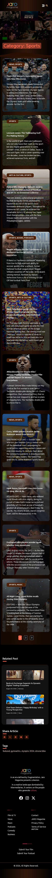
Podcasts (29, 238)
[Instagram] (27, 798)
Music (19, 585)
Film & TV (12, 815)
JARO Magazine (38, 819)
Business (21, 688)
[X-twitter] (33, 798)
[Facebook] (21, 798)
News (11, 64)
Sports (18, 64)
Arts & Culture (16, 175)
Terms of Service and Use (38, 828)
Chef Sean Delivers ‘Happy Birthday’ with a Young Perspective (24, 708)
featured (6, 751)
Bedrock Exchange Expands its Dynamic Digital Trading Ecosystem (23, 684)
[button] (43, 6)
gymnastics (15, 751)
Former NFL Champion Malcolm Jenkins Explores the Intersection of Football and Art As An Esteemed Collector (24, 190)
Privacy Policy (37, 823)
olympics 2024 (27, 751)
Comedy (11, 830)
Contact (34, 815)
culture (33, 790)
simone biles (40, 751)
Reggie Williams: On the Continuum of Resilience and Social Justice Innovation (24, 252)
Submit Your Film (26, 849)
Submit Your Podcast (26, 853)
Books (20, 238)
